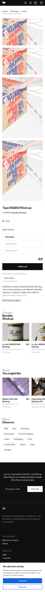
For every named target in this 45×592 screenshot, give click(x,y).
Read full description (11, 300)
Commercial (11, 243)
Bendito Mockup (19, 212)
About (5, 543)
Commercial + (11, 250)
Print (24, 11)
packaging (18, 439)
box (14, 428)
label (6, 439)
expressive (9, 434)
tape (32, 444)
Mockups (15, 11)
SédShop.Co (10, 404)
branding (25, 428)
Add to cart (22, 266)
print (30, 439)
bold (6, 428)
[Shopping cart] (35, 3)
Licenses (6, 558)
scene (22, 444)
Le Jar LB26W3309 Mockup (11, 345)
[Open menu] (41, 3)
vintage (7, 450)
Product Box (9, 444)
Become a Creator (10, 540)
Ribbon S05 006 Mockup (10, 400)
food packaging (26, 434)
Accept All (23, 581)
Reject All (22, 587)
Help (4, 554)
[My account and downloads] (30, 3)
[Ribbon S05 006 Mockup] (15, 387)
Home (5, 11)
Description (9, 278)
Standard (9, 237)
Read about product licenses (14, 273)
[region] (22, 577)
